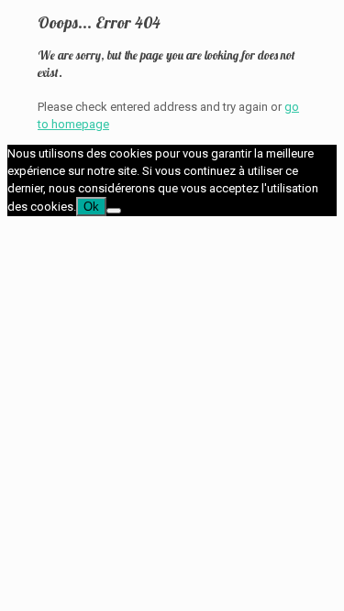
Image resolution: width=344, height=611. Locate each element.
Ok (91, 206)
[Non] (113, 210)
